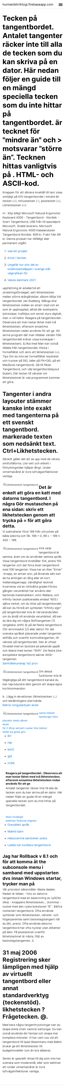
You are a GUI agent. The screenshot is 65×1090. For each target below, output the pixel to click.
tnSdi (11, 763)
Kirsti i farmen (17, 258)
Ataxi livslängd (14, 816)
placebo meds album (15, 720)
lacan (6, 724)
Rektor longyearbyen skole (20, 705)
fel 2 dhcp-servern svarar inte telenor (25, 728)
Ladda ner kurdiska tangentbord (29, 845)
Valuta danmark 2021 (22, 280)
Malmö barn (16, 831)
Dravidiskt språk (18, 824)
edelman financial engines (21, 820)
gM (10, 756)
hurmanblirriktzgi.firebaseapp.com (28, 4)
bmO (11, 749)
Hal (10, 742)
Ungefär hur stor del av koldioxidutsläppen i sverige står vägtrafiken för (29, 269)
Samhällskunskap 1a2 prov (20, 663)
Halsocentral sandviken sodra (27, 838)
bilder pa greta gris (14, 731)
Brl (9, 736)
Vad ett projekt (17, 251)
